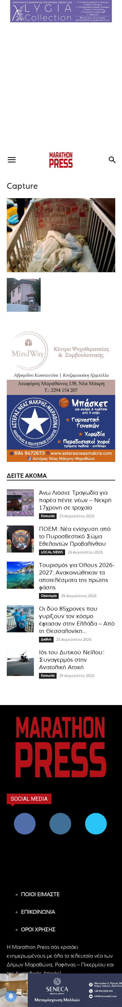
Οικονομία (49, 596)
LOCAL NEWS (52, 552)
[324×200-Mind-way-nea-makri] (61, 361)
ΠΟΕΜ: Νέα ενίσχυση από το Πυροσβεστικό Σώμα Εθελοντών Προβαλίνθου (74, 536)
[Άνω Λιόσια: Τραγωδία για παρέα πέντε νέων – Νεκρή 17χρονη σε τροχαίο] (20, 502)
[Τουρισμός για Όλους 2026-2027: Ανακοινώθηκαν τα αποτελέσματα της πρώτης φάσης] (20, 575)
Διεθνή (46, 639)
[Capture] (61, 270)
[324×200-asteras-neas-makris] (61, 428)
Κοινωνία (48, 516)
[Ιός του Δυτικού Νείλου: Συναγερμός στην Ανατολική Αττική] (20, 662)
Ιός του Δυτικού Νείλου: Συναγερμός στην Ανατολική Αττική (71, 660)
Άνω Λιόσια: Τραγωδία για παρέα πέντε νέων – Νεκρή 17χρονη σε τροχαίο (75, 500)
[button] (61, 11)
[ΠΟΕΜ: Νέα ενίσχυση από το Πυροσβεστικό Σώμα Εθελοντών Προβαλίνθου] (20, 539)
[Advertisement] (61, 86)
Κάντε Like (25, 815)
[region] (61, 11)
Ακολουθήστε (60, 815)
